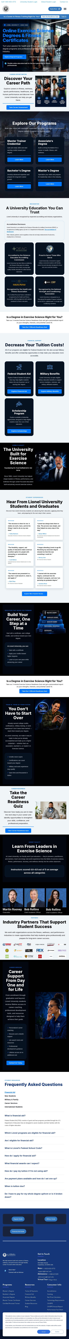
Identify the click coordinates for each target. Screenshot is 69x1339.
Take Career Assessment (18, 107)
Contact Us (64, 2)
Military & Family (11, 1100)
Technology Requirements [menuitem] (55, 1300)
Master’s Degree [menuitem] (8, 1291)
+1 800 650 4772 (49, 1268)
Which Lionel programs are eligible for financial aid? (30, 1133)
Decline (57, 1331)
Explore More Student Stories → (34, 593)
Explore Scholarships (19, 431)
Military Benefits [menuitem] (30, 1297)
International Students (14, 1107)
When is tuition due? (15, 1186)
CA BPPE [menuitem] (50, 1303)
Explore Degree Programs (14, 57)
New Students (10, 1096)
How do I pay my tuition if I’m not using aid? (26, 1171)
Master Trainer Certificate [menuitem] (11, 1300)
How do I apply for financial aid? (20, 1156)
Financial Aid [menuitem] (29, 1294)
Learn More (19, 159)
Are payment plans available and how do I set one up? (31, 1178)
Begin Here (53, 1280)
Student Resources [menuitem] (31, 1303)
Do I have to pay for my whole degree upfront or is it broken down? (33, 1195)
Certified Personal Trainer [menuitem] (11, 1303)
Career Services (11, 1103)
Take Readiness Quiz (37, 57)
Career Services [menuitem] (30, 1300)
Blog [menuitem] (26, 1306)
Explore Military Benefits (50, 391)
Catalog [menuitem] (50, 1294)
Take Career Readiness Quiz (18, 831)
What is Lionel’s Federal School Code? (23, 1148)
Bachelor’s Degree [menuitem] (9, 1294)
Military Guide (51, 1219)
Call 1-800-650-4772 (8, 2)
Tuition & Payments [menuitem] (31, 1291)
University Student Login (28, 2)
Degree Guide (18, 1219)
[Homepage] (6, 9)
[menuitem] (9, 2)
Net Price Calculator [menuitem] (54, 1297)
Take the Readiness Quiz (50, 16)
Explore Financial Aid (19, 391)
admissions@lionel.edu (46, 1277)
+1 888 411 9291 (53, 1274)
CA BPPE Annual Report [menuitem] (55, 1306)
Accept (44, 1331)
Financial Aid (10, 1092)
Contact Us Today (15, 1063)
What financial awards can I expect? (22, 1163)
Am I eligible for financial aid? (19, 1140)
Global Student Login (48, 2)
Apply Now (53, 9)
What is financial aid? (15, 1115)
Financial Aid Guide (18, 1231)
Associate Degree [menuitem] (9, 1297)
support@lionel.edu (44, 1271)
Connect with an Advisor (16, 1272)
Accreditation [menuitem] (51, 1291)
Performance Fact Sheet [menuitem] (55, 1310)
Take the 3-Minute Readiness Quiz (34, 327)
